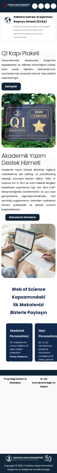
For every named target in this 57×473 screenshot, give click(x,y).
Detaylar (11, 86)
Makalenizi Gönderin (22, 217)
